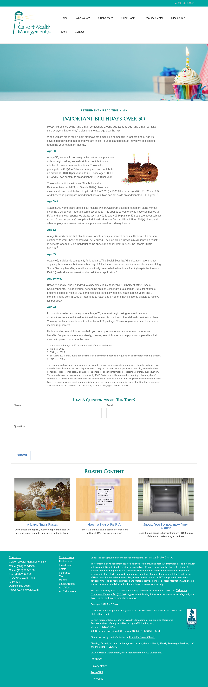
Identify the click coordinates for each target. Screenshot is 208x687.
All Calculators (67, 591)
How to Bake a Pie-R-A (104, 524)
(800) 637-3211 (151, 630)
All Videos (65, 587)
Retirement (65, 561)
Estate (62, 569)
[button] (83, 18)
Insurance (64, 572)
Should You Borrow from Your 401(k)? (165, 526)
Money (63, 580)
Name (17, 405)
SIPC (112, 627)
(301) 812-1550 (186, 3)
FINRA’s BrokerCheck (142, 637)
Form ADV (97, 658)
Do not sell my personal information (117, 598)
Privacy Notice (99, 666)
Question (19, 426)
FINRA (104, 627)
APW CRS (97, 678)
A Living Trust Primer (42, 524)
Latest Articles (67, 583)
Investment (65, 565)
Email (109, 405)
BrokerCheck (164, 557)
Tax (61, 576)
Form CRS (97, 672)
